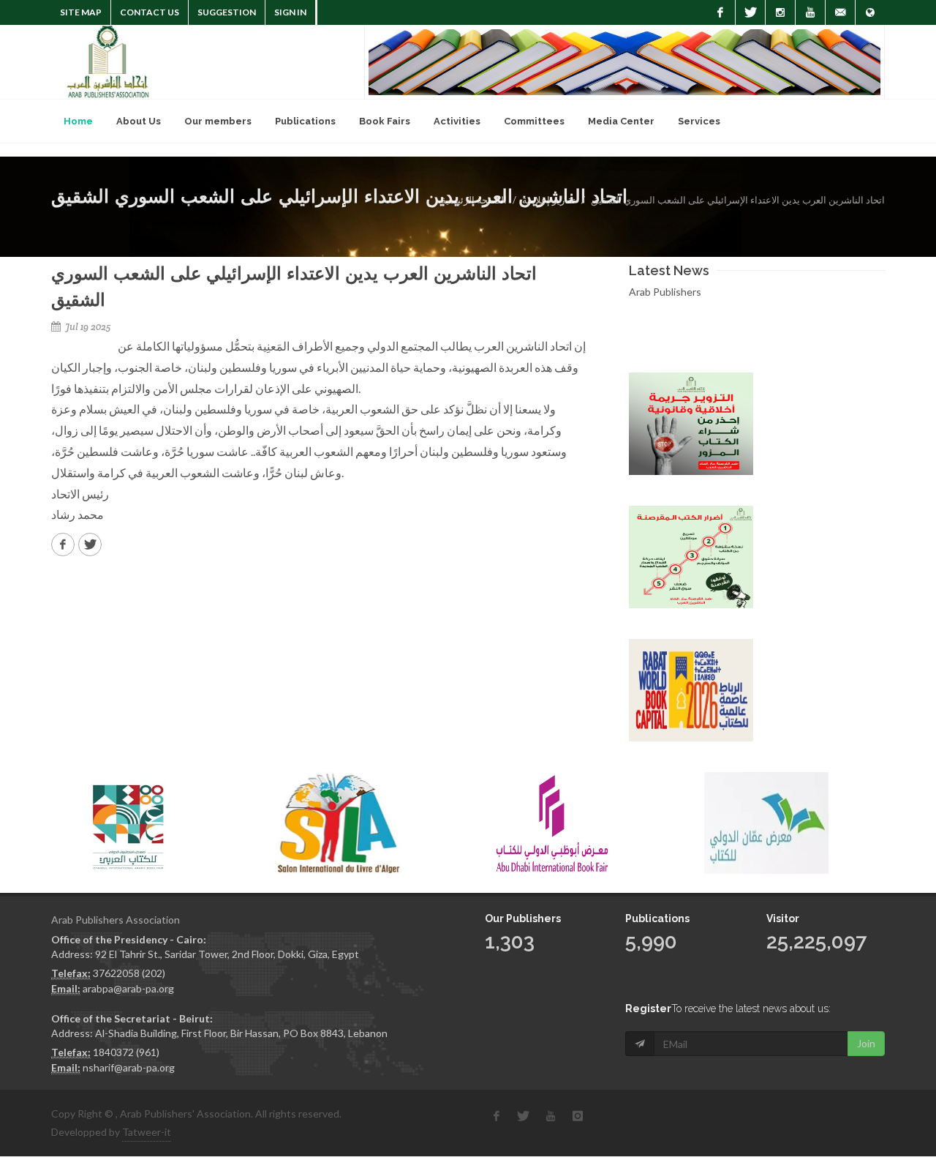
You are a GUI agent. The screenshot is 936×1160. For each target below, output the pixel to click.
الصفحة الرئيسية (474, 200)
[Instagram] (780, 12)
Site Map (81, 12)
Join (866, 1043)
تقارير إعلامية (548, 200)
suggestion (226, 12)
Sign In (290, 12)
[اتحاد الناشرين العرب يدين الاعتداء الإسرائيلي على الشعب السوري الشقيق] (63, 544)
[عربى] (870, 12)
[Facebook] (720, 12)
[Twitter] (750, 12)
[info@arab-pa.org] (840, 12)
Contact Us (149, 12)
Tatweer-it (146, 1132)
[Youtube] (810, 12)
